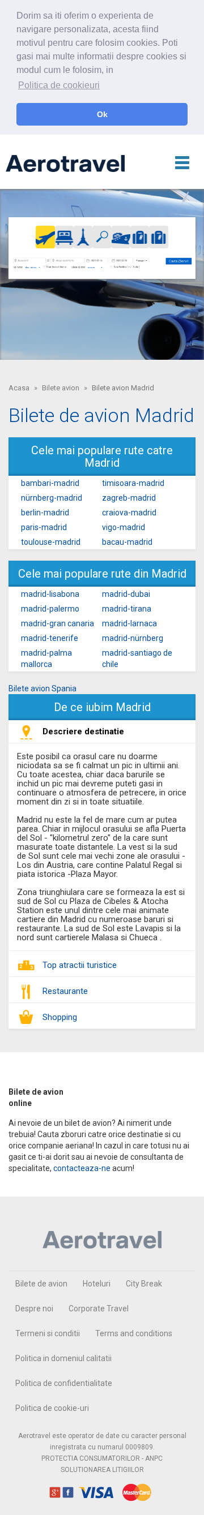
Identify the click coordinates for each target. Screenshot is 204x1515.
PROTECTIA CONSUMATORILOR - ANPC (102, 1458)
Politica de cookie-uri (52, 1408)
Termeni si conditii (47, 1333)
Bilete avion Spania (42, 688)
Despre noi (34, 1308)
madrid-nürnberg (132, 638)
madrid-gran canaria (57, 623)
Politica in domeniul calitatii (63, 1358)
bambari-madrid (50, 483)
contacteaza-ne (81, 1168)
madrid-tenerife (49, 638)
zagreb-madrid (129, 497)
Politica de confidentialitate (63, 1383)
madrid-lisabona (50, 594)
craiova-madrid (129, 512)
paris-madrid (44, 527)
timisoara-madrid (133, 483)
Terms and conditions (133, 1333)
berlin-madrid (45, 512)
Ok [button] (102, 114)
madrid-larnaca (129, 623)
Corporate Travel (99, 1308)
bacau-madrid (127, 541)
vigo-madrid (123, 527)
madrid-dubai (126, 594)
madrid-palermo (50, 608)
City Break (144, 1283)
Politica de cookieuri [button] (59, 85)
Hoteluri (96, 1283)
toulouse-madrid (50, 541)
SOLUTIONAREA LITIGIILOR (102, 1470)
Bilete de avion (41, 1283)
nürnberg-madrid (51, 497)
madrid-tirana (126, 608)
